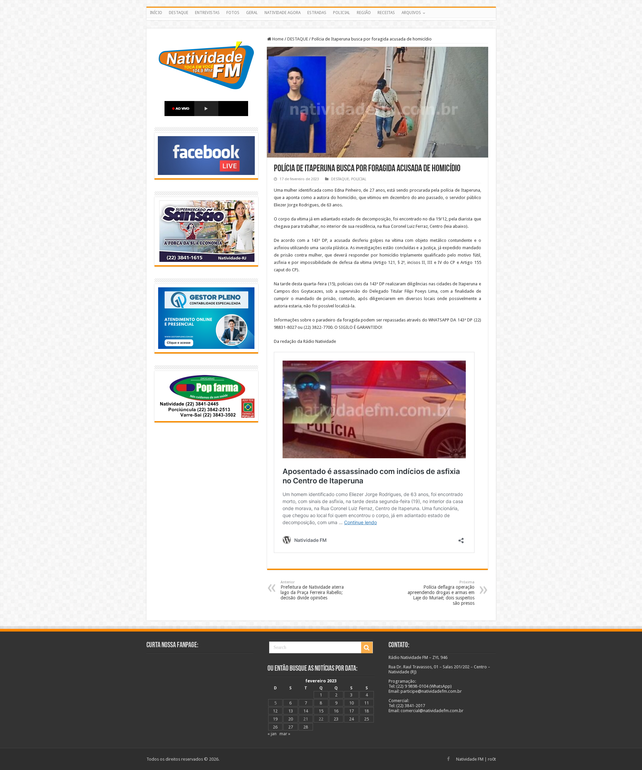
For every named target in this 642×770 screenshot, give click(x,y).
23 (336, 718)
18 (366, 710)
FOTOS (232, 12)
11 (366, 702)
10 (351, 702)
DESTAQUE (178, 12)
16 (336, 710)
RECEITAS (386, 12)
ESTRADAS (316, 12)
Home (277, 38)
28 (305, 727)
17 (351, 710)
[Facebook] (448, 759)
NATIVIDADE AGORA (282, 12)
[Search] (366, 647)
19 (275, 718)
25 (366, 718)
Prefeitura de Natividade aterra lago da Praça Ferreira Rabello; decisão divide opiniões (312, 590)
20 (290, 718)
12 (275, 710)
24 (351, 718)
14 (305, 710)
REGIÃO (364, 12)
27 (290, 727)
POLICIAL (341, 12)
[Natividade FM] (321, 19)
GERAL (252, 12)
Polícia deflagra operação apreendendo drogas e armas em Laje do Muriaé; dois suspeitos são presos (441, 593)
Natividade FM (470, 759)
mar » (285, 733)
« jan (272, 733)
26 (275, 727)
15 (321, 710)
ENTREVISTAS (207, 12)
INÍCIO (156, 12)
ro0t (492, 759)
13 (290, 710)
